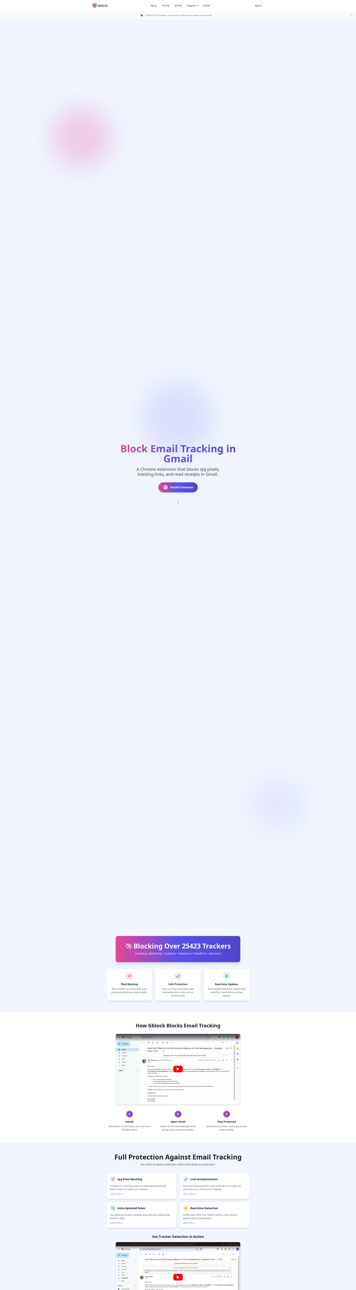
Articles (178, 5)
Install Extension (181, 487)
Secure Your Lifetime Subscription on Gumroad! (190, 15)
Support (191, 5)
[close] (352, 15)
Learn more (115, 1194)
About (154, 5)
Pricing (165, 5)
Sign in (258, 5)
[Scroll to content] (178, 502)
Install (206, 5)
